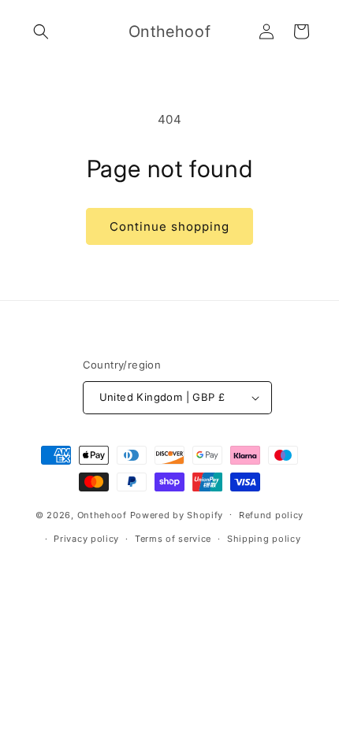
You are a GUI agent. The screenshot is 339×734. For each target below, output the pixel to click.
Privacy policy (86, 538)
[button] (41, 31)
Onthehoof (102, 514)
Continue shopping (169, 226)
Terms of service (173, 538)
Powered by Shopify (177, 514)
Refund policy (271, 515)
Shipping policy (264, 538)
